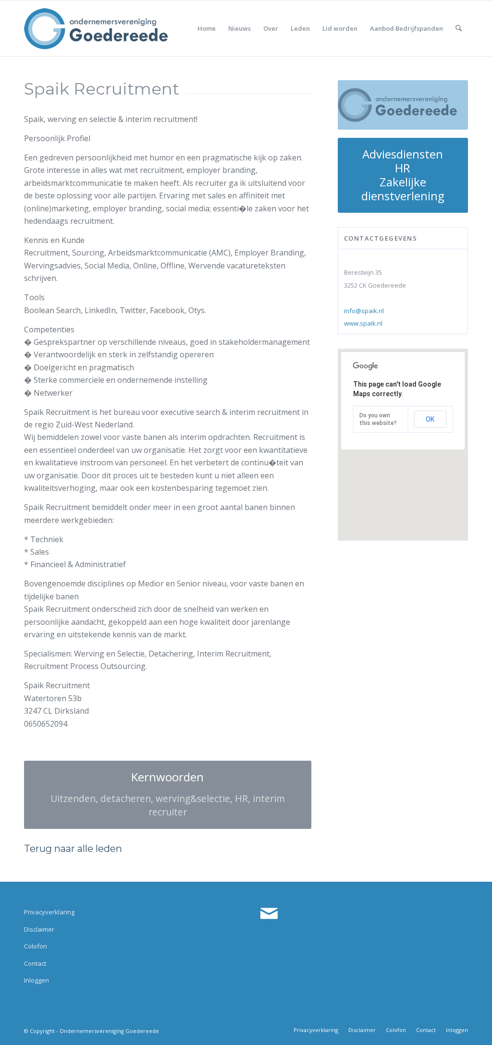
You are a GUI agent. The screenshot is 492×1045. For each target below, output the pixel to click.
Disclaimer (39, 929)
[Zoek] (458, 28)
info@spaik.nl (364, 310)
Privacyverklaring (49, 912)
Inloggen (36, 980)
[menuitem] (206, 28)
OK (430, 419)
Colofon (35, 946)
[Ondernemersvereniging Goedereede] (96, 28)
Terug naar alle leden (73, 848)
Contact (35, 963)
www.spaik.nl (363, 323)
